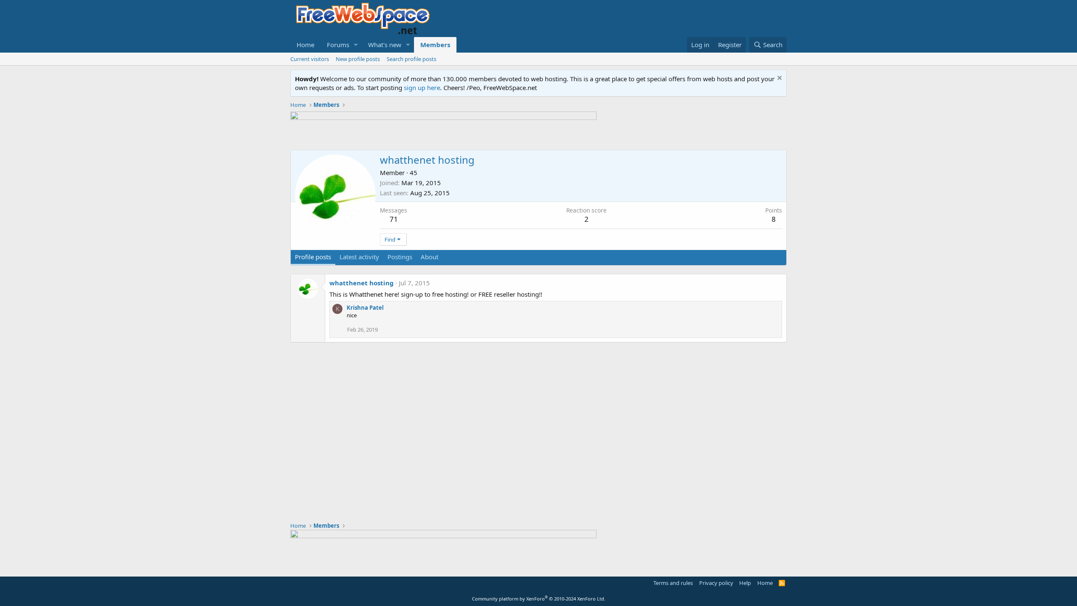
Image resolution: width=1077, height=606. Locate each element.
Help (745, 583)
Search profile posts (411, 59)
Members (435, 44)
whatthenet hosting (361, 283)
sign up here (422, 87)
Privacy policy (716, 583)
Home (305, 44)
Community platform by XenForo (538, 598)
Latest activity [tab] (359, 256)
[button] (356, 45)
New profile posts (358, 59)
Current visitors (309, 59)
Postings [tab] (399, 256)
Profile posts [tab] (313, 256)
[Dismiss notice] (778, 78)
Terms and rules (673, 583)
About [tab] (429, 256)
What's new (384, 44)
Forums (338, 44)
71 (394, 219)
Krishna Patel (365, 307)
